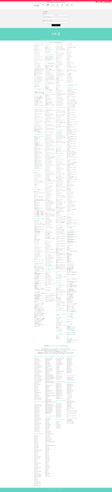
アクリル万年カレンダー (49, 219)
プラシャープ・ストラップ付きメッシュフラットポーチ (61, 217)
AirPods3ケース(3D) (37, 160)
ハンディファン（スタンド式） (50, 70)
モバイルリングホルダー (38, 113)
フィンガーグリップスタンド (38, 121)
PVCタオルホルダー (59, 105)
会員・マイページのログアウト (71, 310)
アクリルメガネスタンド (49, 208)
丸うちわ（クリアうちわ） (49, 66)
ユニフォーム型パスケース (49, 258)
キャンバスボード (58, 317)
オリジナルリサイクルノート (38, 251)
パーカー (35, 187)
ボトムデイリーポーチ (59, 184)
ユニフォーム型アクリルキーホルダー (50, 181)
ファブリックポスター (59, 330)
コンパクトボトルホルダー (71, 206)
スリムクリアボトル (70, 184)
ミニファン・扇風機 (48, 69)
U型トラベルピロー (59, 278)
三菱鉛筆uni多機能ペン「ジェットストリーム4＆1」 (39, 232)
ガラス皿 (57, 288)
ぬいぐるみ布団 (47, 237)
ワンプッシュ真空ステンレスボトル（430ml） (72, 137)
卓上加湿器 (47, 88)
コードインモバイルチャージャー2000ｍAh (39, 301)
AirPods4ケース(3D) (37, 157)
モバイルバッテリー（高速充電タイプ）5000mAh (39, 269)
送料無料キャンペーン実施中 (56, 0)
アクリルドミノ (47, 178)
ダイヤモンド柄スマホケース (38, 77)
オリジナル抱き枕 (58, 275)
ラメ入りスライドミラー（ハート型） (61, 113)
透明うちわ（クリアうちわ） (49, 65)
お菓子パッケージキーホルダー (60, 142)
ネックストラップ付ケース (38, 78)
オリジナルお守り (48, 162)
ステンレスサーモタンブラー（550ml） (71, 120)
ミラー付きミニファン (48, 74)
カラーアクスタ (47, 120)
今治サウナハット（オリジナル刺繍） (72, 71)
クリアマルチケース (59, 133)
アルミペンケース (37, 235)
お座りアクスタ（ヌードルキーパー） (50, 130)
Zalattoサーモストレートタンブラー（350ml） (72, 125)
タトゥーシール (69, 49)
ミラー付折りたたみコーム (60, 70)
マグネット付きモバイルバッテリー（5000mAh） (39, 277)
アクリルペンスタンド (48, 204)
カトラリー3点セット (59, 309)
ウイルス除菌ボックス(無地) (38, 213)
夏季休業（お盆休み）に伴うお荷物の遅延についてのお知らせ (56, 2)
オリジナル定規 (36, 240)
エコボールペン (36, 234)
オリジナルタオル (58, 228)
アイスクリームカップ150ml (60, 302)
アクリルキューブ (48, 175)
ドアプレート (36, 244)
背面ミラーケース (37, 74)
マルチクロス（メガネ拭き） (60, 229)
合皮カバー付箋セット (37, 239)
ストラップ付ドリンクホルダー (71, 201)
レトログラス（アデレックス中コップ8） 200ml (72, 90)
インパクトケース (37, 57)
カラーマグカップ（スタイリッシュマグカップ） (72, 221)
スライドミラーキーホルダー (60, 114)
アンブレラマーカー (48, 135)
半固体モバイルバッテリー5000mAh (38, 286)
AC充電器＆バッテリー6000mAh (39, 288)
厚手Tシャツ (36, 179)
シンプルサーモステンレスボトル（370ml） (72, 168)
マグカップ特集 (69, 227)
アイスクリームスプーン (59, 301)
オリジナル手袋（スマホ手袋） (71, 47)
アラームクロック (69, 77)
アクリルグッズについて (70, 265)
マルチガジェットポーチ (59, 168)
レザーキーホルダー (59, 61)
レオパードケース (37, 64)
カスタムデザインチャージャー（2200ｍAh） (39, 305)
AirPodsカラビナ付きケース (38, 145)
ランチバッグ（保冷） (59, 203)
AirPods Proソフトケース (38, 153)
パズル (68, 60)
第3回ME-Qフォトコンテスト (71, 328)
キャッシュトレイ (37, 243)
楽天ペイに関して (69, 302)
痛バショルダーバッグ (59, 199)
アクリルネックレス (48, 137)
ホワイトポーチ (58, 169)
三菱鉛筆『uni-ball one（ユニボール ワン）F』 (39, 227)
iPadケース (36, 140)
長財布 (46, 273)
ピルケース (57, 86)
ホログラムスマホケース (38, 81)
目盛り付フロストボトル (70, 185)
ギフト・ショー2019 (70, 317)
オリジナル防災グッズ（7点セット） (72, 67)
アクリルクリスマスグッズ (49, 227)
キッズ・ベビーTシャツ (38, 176)
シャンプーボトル (69, 69)
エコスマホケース (37, 85)
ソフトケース (36, 48)
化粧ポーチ (57, 66)
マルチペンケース (58, 215)
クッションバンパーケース (38, 56)
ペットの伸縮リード (70, 73)
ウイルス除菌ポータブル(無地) (39, 214)
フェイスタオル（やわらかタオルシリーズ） (61, 237)
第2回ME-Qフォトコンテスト (71, 327)
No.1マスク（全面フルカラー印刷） (39, 197)
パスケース (47, 244)
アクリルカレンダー (48, 187)
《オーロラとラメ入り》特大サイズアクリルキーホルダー (50, 158)
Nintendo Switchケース (49, 58)
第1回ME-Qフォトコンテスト (71, 326)
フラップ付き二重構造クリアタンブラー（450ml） (72, 177)
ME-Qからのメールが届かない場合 (72, 273)
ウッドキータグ (58, 77)
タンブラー (68, 194)
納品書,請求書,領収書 (70, 268)
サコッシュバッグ (58, 206)
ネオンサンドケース (37, 52)
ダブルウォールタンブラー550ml (72, 103)
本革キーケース (58, 57)
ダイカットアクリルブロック (49, 134)
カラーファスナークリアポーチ (60, 164)
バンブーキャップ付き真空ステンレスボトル (72, 210)
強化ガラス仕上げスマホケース (39, 70)
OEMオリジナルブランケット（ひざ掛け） (61, 260)
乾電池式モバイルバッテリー (38, 306)
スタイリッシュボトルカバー (71, 205)
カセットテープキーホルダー (60, 48)
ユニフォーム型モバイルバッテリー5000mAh (39, 281)
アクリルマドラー (48, 167)
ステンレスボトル (69, 197)
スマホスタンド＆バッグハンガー (61, 93)
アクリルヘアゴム (48, 205)
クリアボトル (69, 190)
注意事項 (68, 247)
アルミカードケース (48, 262)
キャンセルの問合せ (70, 295)
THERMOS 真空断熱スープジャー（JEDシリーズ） (72, 242)
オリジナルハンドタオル (59, 232)
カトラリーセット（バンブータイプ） (61, 311)
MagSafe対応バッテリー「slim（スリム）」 (39, 279)
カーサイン (68, 51)
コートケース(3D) (37, 65)
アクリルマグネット (48, 195)
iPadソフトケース (37, 141)
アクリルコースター (48, 171)
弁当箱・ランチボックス (59, 294)
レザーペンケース (58, 65)
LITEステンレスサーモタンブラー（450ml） (72, 118)
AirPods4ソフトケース (37, 156)
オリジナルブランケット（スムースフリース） (61, 255)
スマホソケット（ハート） (38, 120)
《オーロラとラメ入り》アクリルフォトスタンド (50, 147)
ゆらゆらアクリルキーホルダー (50, 214)
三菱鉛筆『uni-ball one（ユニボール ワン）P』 (39, 230)
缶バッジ (57, 52)
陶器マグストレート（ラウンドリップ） (72, 224)
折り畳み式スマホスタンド (38, 129)
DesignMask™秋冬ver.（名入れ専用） (39, 201)
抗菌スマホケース (37, 86)
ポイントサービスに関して (71, 282)
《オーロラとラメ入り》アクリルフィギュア (50, 119)
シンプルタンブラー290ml (71, 104)
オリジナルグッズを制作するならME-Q (72, 279)
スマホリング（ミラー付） (38, 117)
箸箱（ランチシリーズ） (59, 289)
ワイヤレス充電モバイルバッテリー (39, 290)
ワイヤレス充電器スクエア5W (38, 309)
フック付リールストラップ (60, 73)
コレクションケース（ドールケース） (61, 198)
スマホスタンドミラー (37, 122)
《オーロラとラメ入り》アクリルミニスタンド (50, 154)
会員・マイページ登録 (70, 307)
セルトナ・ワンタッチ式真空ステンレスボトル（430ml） (72, 163)
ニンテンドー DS (47, 60)
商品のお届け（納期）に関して (71, 274)
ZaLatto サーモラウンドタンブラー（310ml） (72, 122)
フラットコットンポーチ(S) (60, 173)
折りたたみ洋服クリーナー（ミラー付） (61, 127)
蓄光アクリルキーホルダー (49, 114)
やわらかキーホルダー (59, 138)
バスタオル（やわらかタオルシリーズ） (61, 239)
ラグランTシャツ (37, 183)
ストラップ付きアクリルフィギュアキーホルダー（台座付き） (50, 202)
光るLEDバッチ (47, 95)
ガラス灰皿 (68, 74)
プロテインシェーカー (70, 211)
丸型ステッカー (47, 48)
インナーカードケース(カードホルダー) (50, 253)
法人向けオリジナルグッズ (71, 342)
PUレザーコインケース (48, 278)
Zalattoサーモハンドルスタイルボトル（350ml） (72, 130)
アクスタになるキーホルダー (49, 128)
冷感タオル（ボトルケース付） (60, 248)
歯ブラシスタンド (58, 338)
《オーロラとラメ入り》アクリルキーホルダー (50, 111)
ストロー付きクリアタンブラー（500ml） (71, 160)
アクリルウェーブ (48, 166)
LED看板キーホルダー (48, 103)
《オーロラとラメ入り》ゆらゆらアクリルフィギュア (50, 143)
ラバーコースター (58, 148)
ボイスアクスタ (47, 115)
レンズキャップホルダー (59, 90)
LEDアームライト (48, 223)
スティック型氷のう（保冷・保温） (50, 84)
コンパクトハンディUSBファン (50, 75)
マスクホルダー (36, 205)
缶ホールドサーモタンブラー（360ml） (71, 182)
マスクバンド (36, 206)
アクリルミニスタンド (48, 152)
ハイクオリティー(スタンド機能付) (39, 94)
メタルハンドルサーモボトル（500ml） (71, 149)
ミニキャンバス (58, 318)
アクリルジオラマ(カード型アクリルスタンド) (50, 216)
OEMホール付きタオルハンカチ (61, 268)
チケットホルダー (48, 254)
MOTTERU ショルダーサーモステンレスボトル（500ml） (72, 154)
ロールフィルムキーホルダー (60, 53)
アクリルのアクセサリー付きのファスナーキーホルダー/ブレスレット (50, 210)
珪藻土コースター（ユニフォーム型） (61, 152)
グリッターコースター (59, 153)
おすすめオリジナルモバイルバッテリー (39, 264)
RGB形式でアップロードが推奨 (71, 291)
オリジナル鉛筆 (36, 220)
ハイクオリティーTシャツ (38, 175)
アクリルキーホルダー (48, 109)
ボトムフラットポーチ (59, 180)
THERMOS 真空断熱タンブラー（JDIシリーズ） (72, 237)
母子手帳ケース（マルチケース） (61, 207)
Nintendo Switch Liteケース (49, 59)
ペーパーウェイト (48, 226)
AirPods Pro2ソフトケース (38, 164)
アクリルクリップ (48, 192)
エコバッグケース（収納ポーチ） (61, 195)
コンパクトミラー (58, 118)
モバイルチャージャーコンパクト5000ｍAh (39, 272)
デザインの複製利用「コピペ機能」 (71, 287)
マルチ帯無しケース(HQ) (38, 101)
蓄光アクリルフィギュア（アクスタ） (50, 123)
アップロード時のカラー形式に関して (72, 252)
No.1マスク (36, 195)
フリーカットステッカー (49, 49)
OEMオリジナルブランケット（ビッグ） (61, 263)
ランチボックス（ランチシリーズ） (60, 293)
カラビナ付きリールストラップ (60, 74)
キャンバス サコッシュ (59, 161)
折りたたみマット (58, 282)
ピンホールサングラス (59, 97)
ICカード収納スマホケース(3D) (39, 69)
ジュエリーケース (69, 79)
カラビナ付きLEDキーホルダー (60, 94)
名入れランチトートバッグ (49, 297)
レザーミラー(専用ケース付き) (60, 122)
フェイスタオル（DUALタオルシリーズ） (61, 244)
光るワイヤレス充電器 (48, 102)
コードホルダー (58, 85)
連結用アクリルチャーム (49, 213)
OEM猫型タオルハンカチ (60, 267)
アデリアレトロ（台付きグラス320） (71, 97)
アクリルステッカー (48, 191)
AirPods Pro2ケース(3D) (38, 165)
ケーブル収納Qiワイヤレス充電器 (39, 318)
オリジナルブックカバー (38, 256)
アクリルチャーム (48, 196)
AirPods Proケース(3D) (38, 152)
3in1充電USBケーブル (37, 323)
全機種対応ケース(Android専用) (39, 92)
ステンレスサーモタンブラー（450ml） (71, 115)
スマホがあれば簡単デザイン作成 (72, 281)
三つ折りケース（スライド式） (39, 105)
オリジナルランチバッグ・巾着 (60, 202)
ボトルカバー (69, 198)
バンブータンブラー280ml (71, 99)
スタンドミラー (58, 117)
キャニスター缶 (69, 56)
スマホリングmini (37, 116)
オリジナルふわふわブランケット (61, 257)
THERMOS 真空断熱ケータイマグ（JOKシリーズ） (72, 235)
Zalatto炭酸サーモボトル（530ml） (71, 165)
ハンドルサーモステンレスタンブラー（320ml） (72, 172)
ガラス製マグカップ (70, 217)
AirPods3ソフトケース (37, 161)
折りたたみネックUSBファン (49, 78)
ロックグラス (69, 95)
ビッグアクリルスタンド (49, 124)
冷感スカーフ (58, 252)
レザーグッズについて (70, 264)
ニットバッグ (58, 160)
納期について (69, 257)
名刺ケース (47, 248)
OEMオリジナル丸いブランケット (61, 264)
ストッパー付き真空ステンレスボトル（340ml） (72, 139)
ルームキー (47, 184)
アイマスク (68, 64)
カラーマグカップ (69, 218)
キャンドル (68, 53)
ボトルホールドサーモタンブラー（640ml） (72, 180)
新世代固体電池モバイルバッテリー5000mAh (39, 284)
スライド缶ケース (69, 78)
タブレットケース (69, 52)
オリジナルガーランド (59, 98)
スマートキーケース (59, 56)
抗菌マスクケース (37, 204)
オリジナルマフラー (59, 258)
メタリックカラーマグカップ (71, 226)
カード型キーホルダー (59, 102)
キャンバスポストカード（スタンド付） (61, 326)
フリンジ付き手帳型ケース (38, 98)
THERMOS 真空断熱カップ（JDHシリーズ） (71, 240)
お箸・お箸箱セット (59, 298)
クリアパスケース (48, 245)
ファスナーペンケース (59, 181)
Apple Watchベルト (37, 137)
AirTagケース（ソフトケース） (39, 136)
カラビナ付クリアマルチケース (60, 137)
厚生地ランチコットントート (60, 177)
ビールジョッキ (69, 186)
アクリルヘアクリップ (48, 163)
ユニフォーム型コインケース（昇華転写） (50, 284)
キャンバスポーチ (58, 172)
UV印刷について (69, 260)
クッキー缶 (68, 57)
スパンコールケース (37, 82)
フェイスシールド (37, 209)
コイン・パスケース (48, 281)
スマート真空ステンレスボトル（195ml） (71, 147)
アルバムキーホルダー (59, 101)
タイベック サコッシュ (59, 163)
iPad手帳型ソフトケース (38, 144)
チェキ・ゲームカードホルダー (50, 257)
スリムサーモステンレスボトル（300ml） (71, 142)
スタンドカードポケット (38, 125)
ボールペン (36, 221)
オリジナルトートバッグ (59, 159)
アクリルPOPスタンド (48, 200)
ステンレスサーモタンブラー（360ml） (71, 110)
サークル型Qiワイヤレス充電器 (39, 313)
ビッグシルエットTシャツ (38, 180)
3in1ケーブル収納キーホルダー (39, 324)
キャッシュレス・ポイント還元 (71, 303)
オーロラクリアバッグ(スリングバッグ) (61, 187)
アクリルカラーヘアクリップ (49, 165)
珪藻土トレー (58, 337)
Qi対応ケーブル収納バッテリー (39, 267)
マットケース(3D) (37, 66)
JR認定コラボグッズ (70, 321)
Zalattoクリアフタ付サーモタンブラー (72, 135)
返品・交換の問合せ (70, 294)
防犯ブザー (57, 82)
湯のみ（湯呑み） (69, 189)
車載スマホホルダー (37, 130)
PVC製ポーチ (58, 212)
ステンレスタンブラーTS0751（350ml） (71, 170)
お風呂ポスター (58, 327)
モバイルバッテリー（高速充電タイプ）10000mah (39, 294)
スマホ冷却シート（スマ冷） (38, 109)
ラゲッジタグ (47, 266)
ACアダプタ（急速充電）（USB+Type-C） (38, 321)
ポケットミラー (58, 109)
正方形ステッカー (48, 47)
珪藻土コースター (58, 149)
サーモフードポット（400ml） (60, 305)
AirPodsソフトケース (37, 149)
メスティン (57, 306)
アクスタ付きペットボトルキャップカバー (50, 150)
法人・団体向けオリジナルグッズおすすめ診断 (72, 341)
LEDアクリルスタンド (48, 99)
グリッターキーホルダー (59, 64)
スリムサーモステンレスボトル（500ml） (71, 144)
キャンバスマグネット (59, 321)
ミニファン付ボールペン (49, 82)
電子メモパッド (58, 89)
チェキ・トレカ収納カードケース (50, 265)
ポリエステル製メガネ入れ (60, 211)
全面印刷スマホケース (37, 49)
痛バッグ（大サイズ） (59, 204)
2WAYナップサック (59, 185)
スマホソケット (36, 118)
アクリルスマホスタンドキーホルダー (50, 126)
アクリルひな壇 (47, 234)
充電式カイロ (47, 87)
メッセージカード (58, 331)
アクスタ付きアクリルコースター (50, 174)
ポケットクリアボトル (70, 193)
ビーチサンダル (47, 290)
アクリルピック (47, 170)
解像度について (69, 253)
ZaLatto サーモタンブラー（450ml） (71, 127)
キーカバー (57, 81)
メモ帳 (35, 236)
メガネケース (58, 68)
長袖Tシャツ (36, 184)
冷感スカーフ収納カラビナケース (61, 253)
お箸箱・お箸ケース (59, 297)
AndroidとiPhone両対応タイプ (39, 97)
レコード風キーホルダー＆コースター (61, 50)
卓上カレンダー (47, 188)
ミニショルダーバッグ (59, 189)
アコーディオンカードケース (49, 261)
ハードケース (36, 47)
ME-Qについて (69, 248)
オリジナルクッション (59, 274)
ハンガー (68, 48)
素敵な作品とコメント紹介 (71, 334)
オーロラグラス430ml (70, 94)
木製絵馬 (57, 78)
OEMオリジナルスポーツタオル (61, 266)
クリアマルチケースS (59, 134)
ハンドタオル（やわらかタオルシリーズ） (61, 234)
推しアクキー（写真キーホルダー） (50, 133)
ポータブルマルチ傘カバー (60, 208)
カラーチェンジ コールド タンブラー (72, 158)
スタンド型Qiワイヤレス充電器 (39, 319)
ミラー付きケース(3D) (37, 68)
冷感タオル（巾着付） (59, 249)
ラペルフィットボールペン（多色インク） (39, 225)
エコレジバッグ (58, 194)
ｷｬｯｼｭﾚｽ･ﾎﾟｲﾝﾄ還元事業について (72, 311)
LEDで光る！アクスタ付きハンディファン (50, 80)
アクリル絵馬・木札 (48, 179)
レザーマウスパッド (37, 248)
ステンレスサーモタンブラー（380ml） (71, 113)
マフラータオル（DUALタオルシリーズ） (61, 246)
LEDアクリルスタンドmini (49, 94)
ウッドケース (36, 51)
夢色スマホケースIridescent (38, 73)
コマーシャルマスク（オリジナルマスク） (39, 193)
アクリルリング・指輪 (48, 161)
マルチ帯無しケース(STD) (38, 102)
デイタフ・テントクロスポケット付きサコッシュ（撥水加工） (61, 222)
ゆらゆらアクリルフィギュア (49, 139)
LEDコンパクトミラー (48, 98)
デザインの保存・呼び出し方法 (71, 285)
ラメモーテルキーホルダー (49, 183)
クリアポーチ (58, 165)
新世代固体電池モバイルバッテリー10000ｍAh (39, 299)
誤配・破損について (70, 269)
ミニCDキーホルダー (59, 47)
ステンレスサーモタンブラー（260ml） (71, 108)
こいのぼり (68, 65)
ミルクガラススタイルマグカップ (72, 222)
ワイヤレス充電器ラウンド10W (39, 310)
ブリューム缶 (69, 82)
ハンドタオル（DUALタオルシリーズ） (61, 241)
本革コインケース (48, 277)
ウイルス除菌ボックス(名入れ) (39, 210)
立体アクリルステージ (48, 138)
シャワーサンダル (48, 289)
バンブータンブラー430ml (71, 100)
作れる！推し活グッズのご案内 (50, 238)
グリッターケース (37, 53)
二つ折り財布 (47, 274)
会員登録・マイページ (70, 306)
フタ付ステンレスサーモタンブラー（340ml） (72, 175)
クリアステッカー (48, 51)
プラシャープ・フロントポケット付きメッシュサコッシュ (61, 220)
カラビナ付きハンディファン (49, 73)
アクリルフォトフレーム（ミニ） (61, 322)
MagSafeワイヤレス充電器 (38, 314)
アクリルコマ (47, 199)
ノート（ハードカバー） (38, 252)
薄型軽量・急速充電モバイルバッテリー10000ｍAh (39, 296)
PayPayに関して (69, 299)
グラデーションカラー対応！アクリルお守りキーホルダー (50, 301)
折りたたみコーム (58, 69)
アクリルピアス (47, 218)
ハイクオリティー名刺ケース (49, 249)
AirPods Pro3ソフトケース (38, 168)
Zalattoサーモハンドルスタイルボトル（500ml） (72, 132)
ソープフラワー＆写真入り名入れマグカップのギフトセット (50, 296)
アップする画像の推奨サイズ (71, 290)
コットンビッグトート (59, 176)
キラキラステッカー (48, 52)
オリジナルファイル (37, 255)
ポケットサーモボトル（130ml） (72, 152)
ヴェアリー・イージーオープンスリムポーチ (61, 191)
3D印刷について (69, 261)
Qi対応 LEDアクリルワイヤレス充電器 (39, 316)
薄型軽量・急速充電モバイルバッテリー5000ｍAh (39, 274)
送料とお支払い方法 (70, 298)
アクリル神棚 (47, 233)
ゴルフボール (69, 61)
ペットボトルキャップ (70, 202)
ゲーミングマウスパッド (38, 247)
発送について (69, 256)
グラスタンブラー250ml (70, 91)
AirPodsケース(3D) (37, 148)
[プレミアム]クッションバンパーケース (39, 61)
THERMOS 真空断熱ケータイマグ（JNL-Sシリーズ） (72, 232)
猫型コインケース (48, 282)
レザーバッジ (58, 60)
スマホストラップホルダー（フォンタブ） (39, 112)
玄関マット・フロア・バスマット (39, 259)
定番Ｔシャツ (36, 172)
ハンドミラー (58, 125)
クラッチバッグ (58, 157)
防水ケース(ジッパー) (37, 126)
